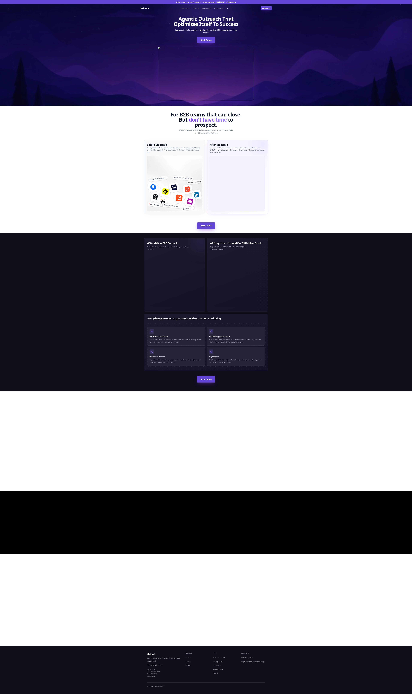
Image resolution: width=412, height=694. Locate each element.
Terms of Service (219, 658)
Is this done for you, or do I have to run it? (189, 587)
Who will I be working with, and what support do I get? (187, 602)
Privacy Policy (218, 662)
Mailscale (144, 8)
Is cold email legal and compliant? (251, 593)
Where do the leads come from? (156, 596)
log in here (220, 2)
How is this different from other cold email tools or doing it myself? (188, 580)
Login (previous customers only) (252, 662)
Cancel (215, 673)
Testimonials (218, 8)
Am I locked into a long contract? (220, 603)
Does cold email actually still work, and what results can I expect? (220, 580)
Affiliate (187, 665)
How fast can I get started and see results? (157, 585)
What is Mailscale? (151, 579)
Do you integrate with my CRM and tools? (252, 587)
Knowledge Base (247, 658)
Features (196, 8)
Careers (187, 662)
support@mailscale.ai (154, 665)
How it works (185, 8)
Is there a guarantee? (216, 598)
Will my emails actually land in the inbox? (220, 587)
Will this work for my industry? (155, 591)
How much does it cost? (216, 593)
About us (188, 658)
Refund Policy (218, 669)
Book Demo (266, 8)
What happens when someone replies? (187, 594)
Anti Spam (216, 665)
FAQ (227, 8)
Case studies (206, 8)
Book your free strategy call (204, 634)
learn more (232, 2)
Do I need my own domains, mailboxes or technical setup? (250, 580)
